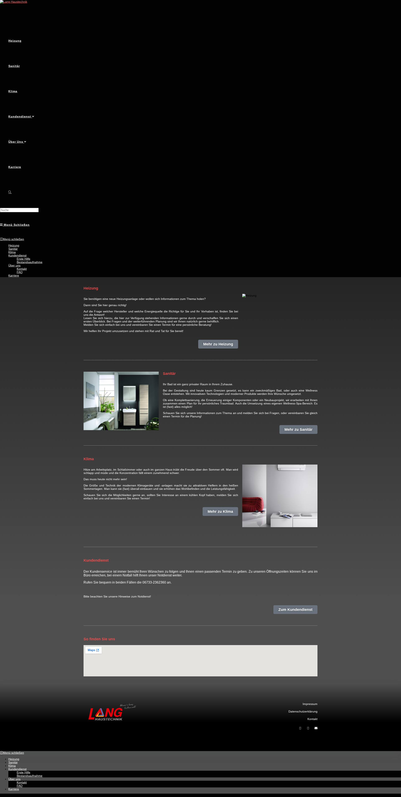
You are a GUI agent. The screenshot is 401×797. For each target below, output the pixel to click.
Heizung (13, 245)
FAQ (20, 272)
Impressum (310, 704)
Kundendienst (17, 255)
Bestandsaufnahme (29, 262)
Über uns (14, 265)
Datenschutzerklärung (302, 711)
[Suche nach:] (19, 210)
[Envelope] (316, 728)
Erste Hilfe (23, 258)
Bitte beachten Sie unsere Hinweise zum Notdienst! (117, 596)
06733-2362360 (154, 582)
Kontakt (22, 268)
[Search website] (9, 192)
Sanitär (13, 248)
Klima (12, 252)
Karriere (13, 275)
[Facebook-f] (300, 728)
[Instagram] (308, 728)
